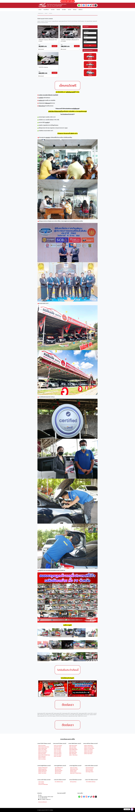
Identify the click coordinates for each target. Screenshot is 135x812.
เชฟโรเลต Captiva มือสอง (88, 747)
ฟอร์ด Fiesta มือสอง (89, 769)
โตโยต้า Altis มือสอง (42, 745)
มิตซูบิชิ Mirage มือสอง (42, 769)
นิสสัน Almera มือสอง (73, 745)
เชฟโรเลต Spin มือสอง (88, 753)
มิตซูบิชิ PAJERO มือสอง (42, 770)
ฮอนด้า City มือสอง (57, 749)
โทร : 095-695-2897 (43, 798)
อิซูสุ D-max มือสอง (73, 767)
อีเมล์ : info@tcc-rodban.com (45, 799)
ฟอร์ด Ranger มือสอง (89, 771)
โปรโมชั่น (58, 9)
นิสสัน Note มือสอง (72, 751)
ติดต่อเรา (74, 9)
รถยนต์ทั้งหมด (46, 9)
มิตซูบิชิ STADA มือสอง (42, 771)
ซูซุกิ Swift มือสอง (58, 771)
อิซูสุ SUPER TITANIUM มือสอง (75, 773)
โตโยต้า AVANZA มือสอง (42, 748)
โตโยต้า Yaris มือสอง (42, 759)
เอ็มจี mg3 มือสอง (73, 781)
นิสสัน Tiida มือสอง (72, 753)
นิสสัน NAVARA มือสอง (73, 749)
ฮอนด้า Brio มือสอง (57, 748)
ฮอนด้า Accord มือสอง (58, 745)
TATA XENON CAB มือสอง (90, 781)
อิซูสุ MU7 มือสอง (73, 771)
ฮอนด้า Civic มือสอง (57, 751)
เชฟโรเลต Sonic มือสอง (88, 752)
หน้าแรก (39, 9)
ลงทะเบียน (53, 9)
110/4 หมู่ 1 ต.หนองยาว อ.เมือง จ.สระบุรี (54, 6)
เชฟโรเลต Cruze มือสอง (88, 749)
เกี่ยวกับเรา (80, 9)
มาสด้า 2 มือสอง (41, 781)
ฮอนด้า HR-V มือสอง (57, 755)
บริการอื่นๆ (64, 9)
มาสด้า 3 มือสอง (41, 783)
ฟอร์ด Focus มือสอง (89, 770)
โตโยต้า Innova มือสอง (42, 752)
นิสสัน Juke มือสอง (72, 747)
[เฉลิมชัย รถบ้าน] (42, 5)
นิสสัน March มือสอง (73, 748)
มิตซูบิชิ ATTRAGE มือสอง (42, 767)
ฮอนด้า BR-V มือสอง (57, 747)
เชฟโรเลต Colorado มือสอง (89, 748)
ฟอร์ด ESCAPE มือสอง (90, 767)
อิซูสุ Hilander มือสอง (74, 769)
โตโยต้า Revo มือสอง (42, 753)
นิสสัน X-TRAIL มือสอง (73, 755)
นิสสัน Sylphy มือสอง (73, 752)
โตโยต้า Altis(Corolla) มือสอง (43, 747)
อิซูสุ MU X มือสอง (73, 770)
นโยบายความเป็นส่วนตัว (42, 802)
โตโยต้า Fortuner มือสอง (42, 751)
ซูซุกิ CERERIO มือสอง (59, 767)
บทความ (69, 9)
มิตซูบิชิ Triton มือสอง (42, 773)
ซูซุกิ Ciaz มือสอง (58, 769)
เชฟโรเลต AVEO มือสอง (88, 745)
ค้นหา (90, 45)
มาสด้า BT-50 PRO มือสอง (43, 784)
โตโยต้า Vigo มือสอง (42, 756)
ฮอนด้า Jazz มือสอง (57, 756)
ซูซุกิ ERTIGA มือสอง (58, 770)
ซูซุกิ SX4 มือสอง (58, 773)
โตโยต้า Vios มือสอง (42, 757)
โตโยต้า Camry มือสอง (42, 749)
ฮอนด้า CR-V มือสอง (57, 752)
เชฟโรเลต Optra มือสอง (88, 751)
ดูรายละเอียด (54, 46)
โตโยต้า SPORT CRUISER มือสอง (44, 755)
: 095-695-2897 (51, 5)
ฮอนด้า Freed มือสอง (57, 753)
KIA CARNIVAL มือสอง (59, 781)
